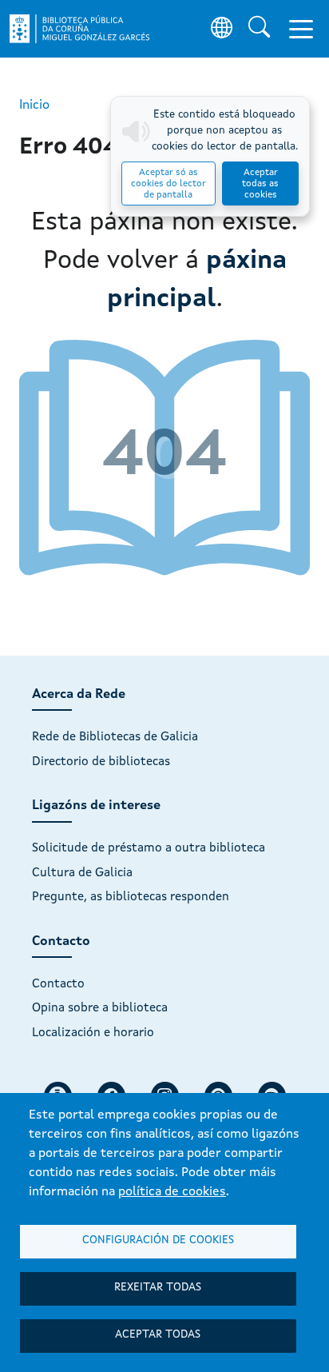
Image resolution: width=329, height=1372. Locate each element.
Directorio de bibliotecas (101, 762)
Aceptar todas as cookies (260, 184)
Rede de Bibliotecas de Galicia (115, 737)
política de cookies (172, 1192)
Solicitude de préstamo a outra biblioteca (148, 848)
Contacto (58, 984)
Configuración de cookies (158, 1240)
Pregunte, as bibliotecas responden (130, 897)
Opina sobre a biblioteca (100, 1008)
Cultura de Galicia (82, 873)
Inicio (34, 105)
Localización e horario (93, 1033)
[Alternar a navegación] (301, 29)
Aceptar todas (157, 1335)
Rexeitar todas (157, 1287)
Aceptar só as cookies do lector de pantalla (168, 184)
